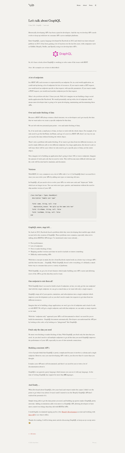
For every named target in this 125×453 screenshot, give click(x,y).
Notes (91, 5)
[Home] (31, 5)
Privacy (94, 442)
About (85, 5)
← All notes (32, 434)
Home (79, 5)
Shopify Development (69, 412)
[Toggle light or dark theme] (95, 5)
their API (32, 415)
